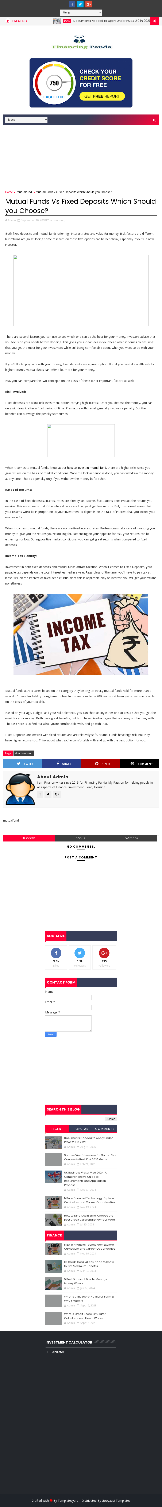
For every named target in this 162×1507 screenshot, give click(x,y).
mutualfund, (57, 220)
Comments (105, 1129)
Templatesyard (68, 1501)
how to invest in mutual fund (86, 468)
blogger (29, 838)
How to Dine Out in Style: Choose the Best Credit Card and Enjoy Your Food (89, 1218)
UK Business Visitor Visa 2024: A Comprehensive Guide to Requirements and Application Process (85, 1179)
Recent (57, 1129)
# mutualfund (23, 753)
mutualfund (24, 192)
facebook (131, 838)
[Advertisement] (81, 158)
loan (52, 20)
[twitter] (80, 4)
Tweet (29, 764)
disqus (80, 838)
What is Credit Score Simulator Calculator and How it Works (85, 1316)
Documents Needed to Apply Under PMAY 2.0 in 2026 (96, 21)
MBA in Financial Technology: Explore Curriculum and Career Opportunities (89, 1200)
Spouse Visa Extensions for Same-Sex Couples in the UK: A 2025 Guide (90, 1157)
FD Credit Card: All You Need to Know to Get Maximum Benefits (89, 1264)
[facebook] (72, 4)
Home (9, 192)
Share (67, 764)
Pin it (106, 764)
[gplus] (88, 4)
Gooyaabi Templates (116, 1501)
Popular (81, 1129)
